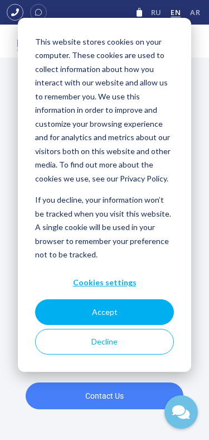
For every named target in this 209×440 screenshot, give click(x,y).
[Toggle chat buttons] (181, 412)
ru (156, 12)
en (176, 12)
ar (195, 12)
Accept (105, 312)
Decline (104, 341)
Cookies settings (105, 282)
